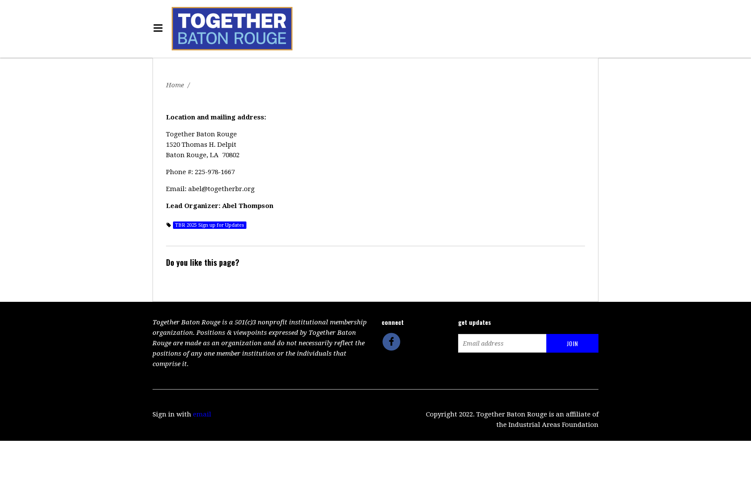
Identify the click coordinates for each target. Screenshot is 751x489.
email (202, 414)
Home (175, 85)
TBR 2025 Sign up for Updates (209, 225)
